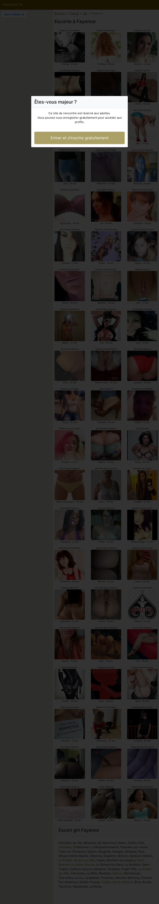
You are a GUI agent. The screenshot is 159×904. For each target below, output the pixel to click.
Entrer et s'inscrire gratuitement (79, 138)
